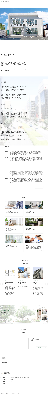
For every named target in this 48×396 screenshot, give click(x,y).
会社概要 (2, 393)
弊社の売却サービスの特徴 (13, 377)
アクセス (18, 393)
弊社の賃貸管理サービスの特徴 (14, 383)
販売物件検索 (11, 379)
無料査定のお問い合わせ (25, 377)
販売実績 (19, 377)
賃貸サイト (11, 381)
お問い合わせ (14, 393)
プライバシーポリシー (8, 393)
